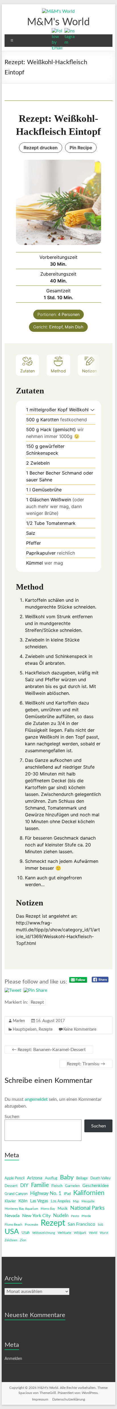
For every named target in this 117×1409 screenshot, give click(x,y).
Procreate (31, 1224)
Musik (63, 1209)
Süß (100, 1224)
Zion (23, 1240)
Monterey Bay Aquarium (21, 1208)
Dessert (11, 1186)
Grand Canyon (16, 1194)
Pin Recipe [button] (81, 147)
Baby (67, 1177)
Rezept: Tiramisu (86, 1064)
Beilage (82, 1178)
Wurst (104, 1232)
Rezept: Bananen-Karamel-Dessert (49, 1049)
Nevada (12, 1215)
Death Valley (100, 1178)
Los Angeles (60, 1201)
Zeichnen (11, 1240)
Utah (26, 1233)
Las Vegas (39, 1201)
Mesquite (88, 1201)
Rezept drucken (41, 147)
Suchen (12, 1116)
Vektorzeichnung (43, 1232)
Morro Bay (48, 1208)
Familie (40, 1185)
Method (58, 370)
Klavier (10, 1201)
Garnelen (72, 1186)
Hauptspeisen (25, 1029)
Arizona (34, 1178)
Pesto (75, 1216)
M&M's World (58, 22)
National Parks (87, 1208)
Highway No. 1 (45, 1193)
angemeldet (36, 1099)
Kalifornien (89, 1193)
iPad (67, 1194)
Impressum (40, 1399)
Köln (23, 1201)
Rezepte (46, 1029)
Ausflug (51, 1178)
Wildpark (80, 1232)
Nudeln (60, 1215)
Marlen (19, 1021)
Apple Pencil (14, 1178)
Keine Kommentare (79, 1029)
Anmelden (13, 1359)
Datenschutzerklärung (68, 1399)
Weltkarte (64, 1232)
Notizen (89, 370)
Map (76, 1201)
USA (12, 1231)
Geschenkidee (95, 1186)
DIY (24, 1185)
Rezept (37, 1002)
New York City (36, 1215)
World (93, 1232)
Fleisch (56, 1186)
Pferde (86, 1216)
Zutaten (27, 370)
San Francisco (81, 1224)
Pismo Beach (13, 1224)
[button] (92, 409)
